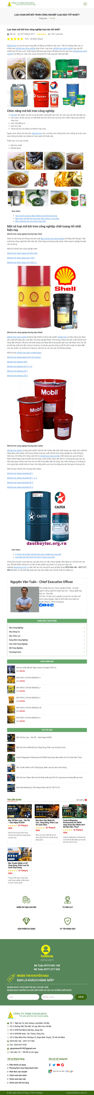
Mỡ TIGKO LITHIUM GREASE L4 (28, 678)
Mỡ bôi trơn (11, 46)
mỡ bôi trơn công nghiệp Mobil (29, 353)
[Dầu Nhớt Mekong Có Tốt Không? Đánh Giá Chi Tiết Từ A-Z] (11, 788)
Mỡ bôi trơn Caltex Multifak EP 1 (20, 473)
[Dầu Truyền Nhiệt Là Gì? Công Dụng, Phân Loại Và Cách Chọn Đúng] (11, 768)
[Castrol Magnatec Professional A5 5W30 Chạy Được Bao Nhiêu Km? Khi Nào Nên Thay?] (11, 758)
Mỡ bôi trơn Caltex (14, 450)
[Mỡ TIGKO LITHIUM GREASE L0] (11, 719)
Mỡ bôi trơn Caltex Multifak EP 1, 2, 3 (22, 478)
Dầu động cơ (14, 632)
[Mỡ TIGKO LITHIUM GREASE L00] (11, 709)
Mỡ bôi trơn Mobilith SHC (17, 362)
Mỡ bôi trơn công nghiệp (17, 337)
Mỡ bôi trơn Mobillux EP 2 (17, 376)
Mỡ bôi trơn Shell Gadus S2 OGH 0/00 (22, 253)
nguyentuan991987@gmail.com (23, 1048)
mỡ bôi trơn (62, 337)
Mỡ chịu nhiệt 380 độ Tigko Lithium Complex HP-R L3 (36, 668)
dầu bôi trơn (37, 133)
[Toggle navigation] (85, 4)
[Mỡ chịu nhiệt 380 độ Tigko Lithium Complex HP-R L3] (11, 669)
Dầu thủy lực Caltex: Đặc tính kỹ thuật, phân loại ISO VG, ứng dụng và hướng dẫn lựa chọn (49, 777)
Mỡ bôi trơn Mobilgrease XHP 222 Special (24, 357)
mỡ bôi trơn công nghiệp (25, 48)
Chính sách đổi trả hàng (19, 1083)
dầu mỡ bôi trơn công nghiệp (53, 239)
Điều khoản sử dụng (17, 1065)
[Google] (62, 1065)
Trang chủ (43, 18)
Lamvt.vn (83, 1093)
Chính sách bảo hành (18, 1075)
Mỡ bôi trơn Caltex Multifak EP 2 (20, 487)
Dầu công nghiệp (16, 628)
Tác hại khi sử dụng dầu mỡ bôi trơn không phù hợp (36, 216)
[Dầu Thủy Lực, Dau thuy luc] (21, 4)
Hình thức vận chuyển (18, 1072)
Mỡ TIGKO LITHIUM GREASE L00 (28, 708)
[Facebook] (49, 1065)
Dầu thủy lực (14, 636)
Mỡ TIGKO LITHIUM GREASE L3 (28, 688)
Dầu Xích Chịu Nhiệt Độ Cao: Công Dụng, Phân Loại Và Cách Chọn (40, 747)
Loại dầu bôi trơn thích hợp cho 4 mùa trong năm (35, 557)
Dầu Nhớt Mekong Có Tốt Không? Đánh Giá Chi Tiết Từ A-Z (38, 787)
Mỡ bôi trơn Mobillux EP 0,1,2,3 (19, 366)
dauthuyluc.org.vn (21, 567)
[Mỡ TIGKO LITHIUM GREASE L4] (11, 679)
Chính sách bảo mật (17, 1079)
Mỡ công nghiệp (16, 648)
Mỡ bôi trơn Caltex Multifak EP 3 (20, 483)
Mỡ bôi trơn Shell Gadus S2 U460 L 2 (22, 262)
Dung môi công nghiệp (18, 640)
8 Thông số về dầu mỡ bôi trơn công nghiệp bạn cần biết (38, 554)
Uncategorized (15, 652)
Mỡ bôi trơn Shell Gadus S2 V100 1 (21, 258)
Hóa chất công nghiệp (18, 644)
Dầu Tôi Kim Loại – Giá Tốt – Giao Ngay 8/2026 (34, 737)
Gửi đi (81, 997)
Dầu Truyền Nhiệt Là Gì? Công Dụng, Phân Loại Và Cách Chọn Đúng (41, 767)
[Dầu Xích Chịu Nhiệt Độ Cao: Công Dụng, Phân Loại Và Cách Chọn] (11, 748)
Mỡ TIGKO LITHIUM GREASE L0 (28, 718)
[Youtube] (58, 1065)
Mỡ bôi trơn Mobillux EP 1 (17, 371)
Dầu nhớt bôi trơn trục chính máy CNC (30, 221)
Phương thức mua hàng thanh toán (23, 1068)
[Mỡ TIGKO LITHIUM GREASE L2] (11, 699)
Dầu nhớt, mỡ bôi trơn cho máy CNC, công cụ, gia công (37, 218)
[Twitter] (54, 1065)
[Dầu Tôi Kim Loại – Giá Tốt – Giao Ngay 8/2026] (11, 738)
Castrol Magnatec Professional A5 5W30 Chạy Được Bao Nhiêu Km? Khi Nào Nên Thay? (49, 757)
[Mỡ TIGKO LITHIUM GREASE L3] (11, 689)
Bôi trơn (14, 115)
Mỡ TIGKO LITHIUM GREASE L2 (28, 698)
